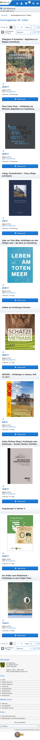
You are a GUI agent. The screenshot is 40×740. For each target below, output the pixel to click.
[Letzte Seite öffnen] (21, 27)
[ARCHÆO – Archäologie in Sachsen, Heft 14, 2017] (20, 399)
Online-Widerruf (7, 684)
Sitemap (4, 703)
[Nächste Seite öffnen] (18, 27)
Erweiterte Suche (7, 708)
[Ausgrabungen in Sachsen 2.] (20, 533)
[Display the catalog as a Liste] (6, 32)
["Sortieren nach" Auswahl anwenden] (35, 32)
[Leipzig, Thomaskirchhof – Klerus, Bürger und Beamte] (20, 198)
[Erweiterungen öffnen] (37, 3)
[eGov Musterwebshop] (5, 2)
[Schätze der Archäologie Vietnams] (20, 332)
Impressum (5, 695)
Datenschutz (6, 691)
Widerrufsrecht (7, 682)
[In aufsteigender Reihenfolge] (38, 32)
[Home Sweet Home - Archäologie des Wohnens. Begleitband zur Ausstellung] (20, 131)
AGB (3, 680)
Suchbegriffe (6, 706)
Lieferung (5, 686)
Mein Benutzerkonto (8, 716)
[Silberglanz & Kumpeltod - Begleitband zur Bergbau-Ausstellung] (20, 64)
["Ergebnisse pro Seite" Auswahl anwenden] (38, 27)
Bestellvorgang (7, 693)
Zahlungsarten (7, 688)
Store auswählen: (20, 722)
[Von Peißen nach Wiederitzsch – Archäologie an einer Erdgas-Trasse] (20, 600)
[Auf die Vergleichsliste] (3, 84)
